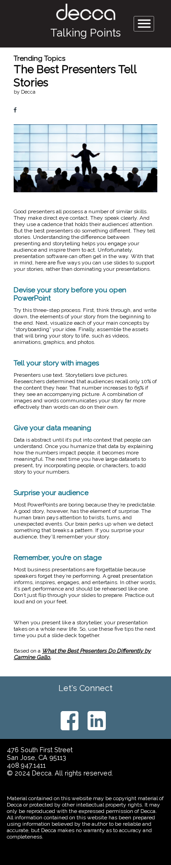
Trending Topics (39, 58)
